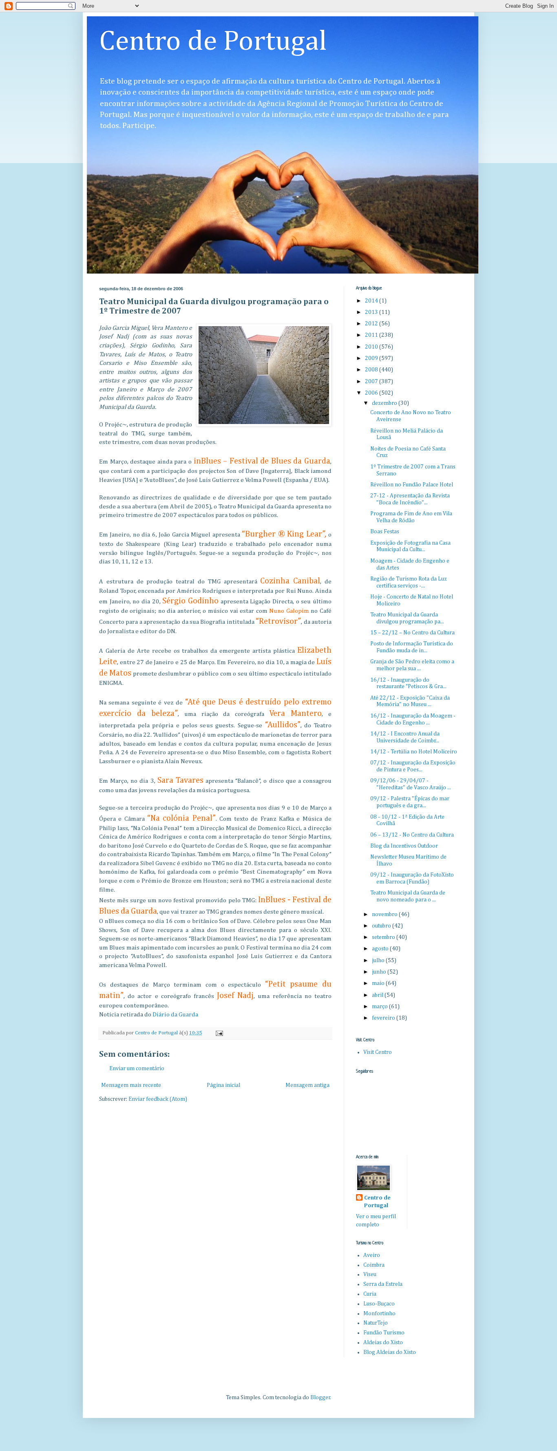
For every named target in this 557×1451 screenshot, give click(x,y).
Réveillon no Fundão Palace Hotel (411, 485)
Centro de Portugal (213, 42)
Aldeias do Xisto (383, 1342)
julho (379, 960)
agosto (381, 949)
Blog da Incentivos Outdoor (404, 846)
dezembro (385, 403)
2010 (372, 347)
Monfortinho (379, 1313)
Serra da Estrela (382, 1284)
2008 (372, 370)
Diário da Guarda (175, 1015)
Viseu (369, 1274)
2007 (372, 381)
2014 (372, 301)
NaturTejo (375, 1323)
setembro (384, 937)
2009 (372, 358)
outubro (382, 926)
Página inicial (223, 1085)
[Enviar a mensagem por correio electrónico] (218, 1033)
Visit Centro (377, 1052)
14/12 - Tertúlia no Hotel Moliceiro (413, 752)
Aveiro (371, 1255)
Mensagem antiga (307, 1085)
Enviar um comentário (136, 1068)
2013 (372, 312)
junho (379, 972)
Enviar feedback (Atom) (157, 1099)
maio (379, 983)
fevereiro (384, 1018)
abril (378, 995)
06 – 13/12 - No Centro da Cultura (412, 835)
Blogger (320, 1397)
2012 (372, 324)
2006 (372, 393)
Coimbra (374, 1265)
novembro (385, 914)
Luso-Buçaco (379, 1304)
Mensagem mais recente (131, 1085)
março (380, 1006)
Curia (369, 1294)
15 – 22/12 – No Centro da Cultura (412, 633)
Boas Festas (384, 531)
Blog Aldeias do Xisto (389, 1352)
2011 (372, 335)
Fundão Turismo (383, 1333)
